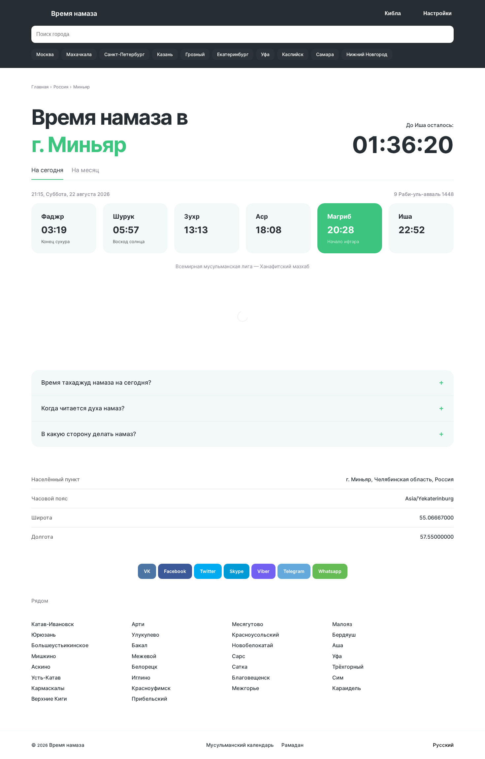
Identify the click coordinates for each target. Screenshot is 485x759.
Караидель (346, 688)
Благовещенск (251, 677)
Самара (325, 54)
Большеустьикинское (59, 645)
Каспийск (293, 54)
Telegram (294, 571)
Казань (165, 54)
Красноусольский (255, 634)
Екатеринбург (232, 54)
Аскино (40, 666)
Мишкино (43, 656)
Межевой (144, 656)
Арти (138, 624)
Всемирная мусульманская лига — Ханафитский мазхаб (242, 266)
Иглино (141, 677)
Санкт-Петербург (124, 54)
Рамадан (292, 745)
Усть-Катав (46, 677)
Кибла (393, 13)
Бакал (139, 645)
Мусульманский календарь (240, 745)
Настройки (437, 13)
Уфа (265, 54)
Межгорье (245, 688)
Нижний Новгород (366, 54)
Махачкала (79, 54)
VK (147, 571)
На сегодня (47, 170)
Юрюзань (43, 634)
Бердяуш (344, 634)
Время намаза (74, 13)
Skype (236, 571)
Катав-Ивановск (52, 624)
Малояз (342, 624)
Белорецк (144, 666)
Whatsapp (329, 571)
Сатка (239, 666)
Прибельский (149, 698)
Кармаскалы (47, 688)
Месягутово (247, 624)
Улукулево (145, 634)
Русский (443, 745)
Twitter (208, 571)
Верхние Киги (49, 698)
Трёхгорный (348, 666)
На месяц (85, 170)
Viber (263, 571)
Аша (337, 645)
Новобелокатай (252, 645)
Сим (337, 677)
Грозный (195, 54)
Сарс (238, 656)
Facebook (175, 571)
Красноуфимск (151, 688)
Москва (45, 54)
